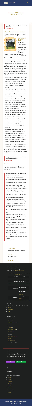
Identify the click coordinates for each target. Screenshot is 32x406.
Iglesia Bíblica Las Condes (16, 401)
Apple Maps (10, 307)
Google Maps (10, 309)
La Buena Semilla (11, 331)
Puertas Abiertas (11, 340)
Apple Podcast (10, 361)
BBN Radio (10, 327)
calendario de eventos (19, 270)
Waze (9, 311)
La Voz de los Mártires (12, 336)
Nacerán (10, 338)
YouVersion (10, 320)
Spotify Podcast (21, 361)
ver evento (21, 289)
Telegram (10, 381)
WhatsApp (10, 383)
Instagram (10, 379)
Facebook (10, 377)
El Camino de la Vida (12, 329)
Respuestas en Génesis (13, 322)
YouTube (9, 385)
